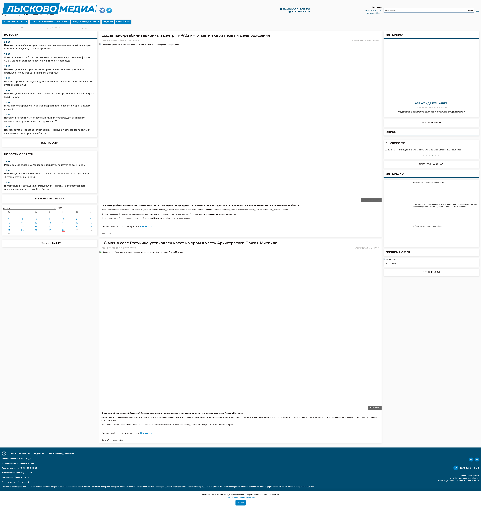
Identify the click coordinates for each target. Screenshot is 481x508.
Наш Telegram (109, 10)
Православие (112, 440)
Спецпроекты (301, 12)
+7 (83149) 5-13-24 (373, 10)
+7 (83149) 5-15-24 (25, 463)
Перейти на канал (431, 164)
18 (22, 227)
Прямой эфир (123, 22)
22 (77, 227)
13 (50, 223)
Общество (108, 248)
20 (49, 227)
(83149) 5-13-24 (469, 468)
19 (36, 227)
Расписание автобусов (15, 22)
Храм (121, 440)
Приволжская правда (49, 8)
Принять (240, 503)
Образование (110, 41)
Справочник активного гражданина (50, 22)
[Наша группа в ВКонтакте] (471, 460)
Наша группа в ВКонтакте (102, 10)
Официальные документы (85, 22)
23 (90, 227)
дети (109, 234)
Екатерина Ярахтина (365, 41)
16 (90, 223)
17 (9, 227)
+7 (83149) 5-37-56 (20, 477)
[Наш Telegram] (477, 460)
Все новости (49, 143)
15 (77, 223)
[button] (423, 155)
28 (63, 230)
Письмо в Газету (50, 243)
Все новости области (49, 199)
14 (63, 223)
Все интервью (431, 123)
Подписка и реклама (296, 9)
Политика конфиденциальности (240, 497)
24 (9, 230)
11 (22, 223)
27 (49, 230)
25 (22, 230)
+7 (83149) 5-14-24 (23, 473)
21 (63, 227)
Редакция (108, 22)
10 (9, 223)
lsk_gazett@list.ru (374, 13)
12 (36, 223)
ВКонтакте (146, 227)
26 (36, 230)
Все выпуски (431, 272)
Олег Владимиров (367, 248)
